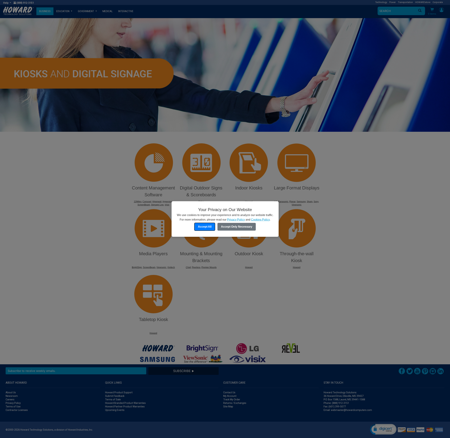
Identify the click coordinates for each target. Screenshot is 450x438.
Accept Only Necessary (236, 226)
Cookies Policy (260, 219)
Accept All (204, 226)
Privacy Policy (236, 219)
